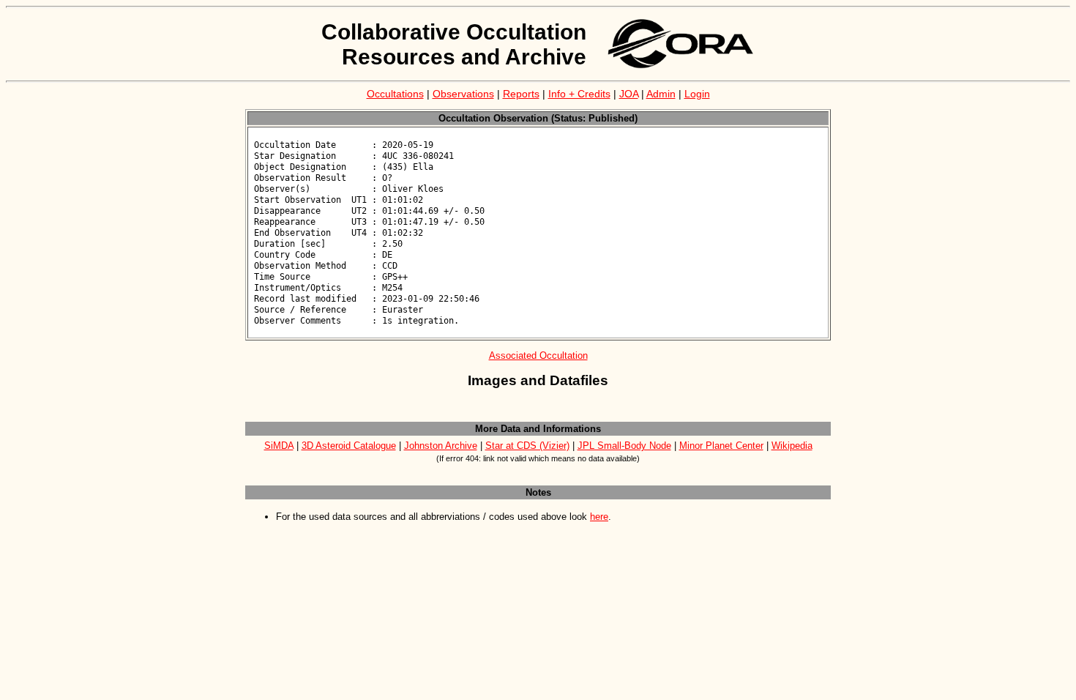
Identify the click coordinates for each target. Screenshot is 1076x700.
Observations (463, 94)
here (599, 516)
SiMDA (279, 445)
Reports (521, 94)
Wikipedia (791, 445)
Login (697, 94)
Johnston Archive (440, 445)
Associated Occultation (538, 355)
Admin (661, 94)
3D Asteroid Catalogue (349, 445)
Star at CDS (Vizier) (527, 445)
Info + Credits (579, 94)
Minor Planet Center (721, 445)
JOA (628, 94)
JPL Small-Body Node (624, 445)
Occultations (395, 94)
